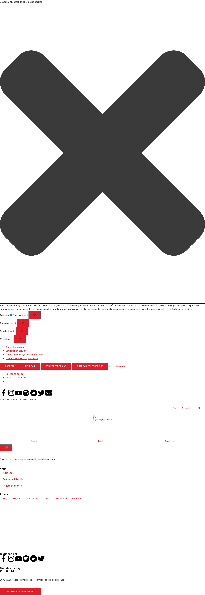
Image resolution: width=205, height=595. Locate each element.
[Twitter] (41, 392)
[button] (102, 153)
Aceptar (10, 366)
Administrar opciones (16, 347)
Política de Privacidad (16, 377)
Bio (174, 408)
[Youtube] (18, 392)
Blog (200, 408)
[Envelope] (48, 392)
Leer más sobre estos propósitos (22, 358)
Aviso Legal (8, 473)
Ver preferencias (56, 366)
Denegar (30, 366)
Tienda (34, 441)
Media (101, 441)
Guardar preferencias (90, 366)
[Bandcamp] (33, 392)
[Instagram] (11, 392)
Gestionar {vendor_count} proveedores (25, 354)
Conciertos (186, 408)
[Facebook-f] (3, 392)
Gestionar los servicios (17, 351)
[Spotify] (26, 392)
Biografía (17, 498)
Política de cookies (15, 374)
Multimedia (61, 498)
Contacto (169, 441)
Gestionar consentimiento (20, 591)
